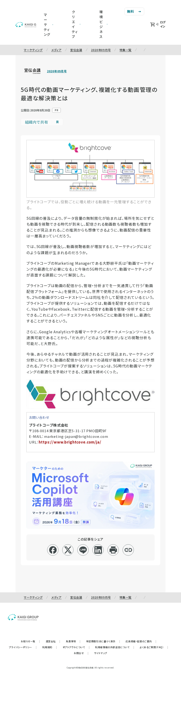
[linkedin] (98, 550)
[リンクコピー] (128, 550)
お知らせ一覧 (30, 641)
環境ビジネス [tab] (101, 24)
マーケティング (33, 50)
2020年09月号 (101, 50)
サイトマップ (100, 653)
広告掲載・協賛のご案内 (141, 641)
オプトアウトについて (76, 647)
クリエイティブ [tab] (75, 24)
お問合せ (81, 653)
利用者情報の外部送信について (114, 647)
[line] (83, 550)
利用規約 (49, 647)
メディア (56, 50)
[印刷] (113, 550)
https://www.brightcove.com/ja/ (70, 441)
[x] (68, 550)
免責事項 (73, 641)
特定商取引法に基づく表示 (103, 641)
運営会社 (53, 641)
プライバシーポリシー (23, 647)
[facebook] (53, 550)
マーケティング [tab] (47, 24)
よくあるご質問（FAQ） (154, 647)
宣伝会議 (76, 50)
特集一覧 (125, 50)
